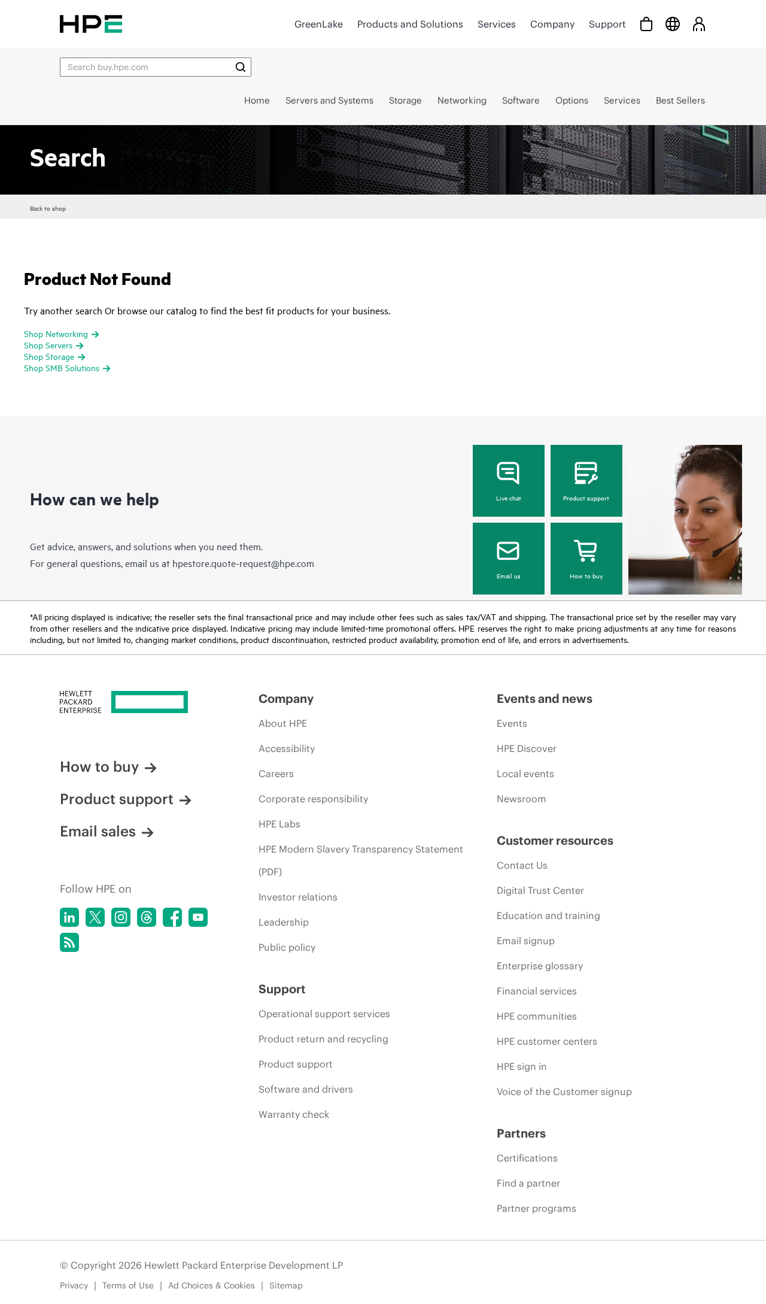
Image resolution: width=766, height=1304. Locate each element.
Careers (276, 774)
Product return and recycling (323, 1039)
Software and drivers (306, 1089)
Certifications (527, 1158)
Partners (521, 1133)
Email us (509, 575)
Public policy (287, 947)
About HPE (283, 723)
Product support (586, 497)
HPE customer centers (547, 1041)
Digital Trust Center (540, 890)
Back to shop (48, 208)
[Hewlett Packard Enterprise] (91, 23)
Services (497, 24)
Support (607, 24)
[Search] (240, 67)
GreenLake (318, 24)
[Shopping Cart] (646, 23)
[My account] (699, 23)
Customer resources (555, 840)
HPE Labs (279, 824)
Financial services (537, 991)
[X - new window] (95, 917)
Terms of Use (128, 1285)
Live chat (508, 497)
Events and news (544, 698)
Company (552, 24)
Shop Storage (49, 356)
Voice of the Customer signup (564, 1091)
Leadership (284, 922)
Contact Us (522, 865)
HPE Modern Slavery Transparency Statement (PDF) (361, 860)
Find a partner (528, 1183)
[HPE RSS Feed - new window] (69, 942)
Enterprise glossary (540, 966)
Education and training (548, 915)
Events (512, 723)
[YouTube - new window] (198, 917)
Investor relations (298, 897)
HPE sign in (522, 1066)
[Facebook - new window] (172, 917)
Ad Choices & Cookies (211, 1285)
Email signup (526, 941)
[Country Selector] (672, 23)
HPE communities (537, 1016)
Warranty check (294, 1114)
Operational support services (324, 1014)
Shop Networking (56, 333)
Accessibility (287, 748)
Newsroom (521, 799)
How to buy (586, 575)
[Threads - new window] (146, 917)
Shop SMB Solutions (61, 367)
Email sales (98, 831)
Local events (525, 774)
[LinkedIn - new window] (69, 917)
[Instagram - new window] (120, 917)
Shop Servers (48, 344)
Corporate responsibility (313, 799)
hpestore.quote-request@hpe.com (243, 562)
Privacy (74, 1285)
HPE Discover (527, 748)
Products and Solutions (410, 24)
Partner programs (536, 1208)
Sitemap (286, 1285)
